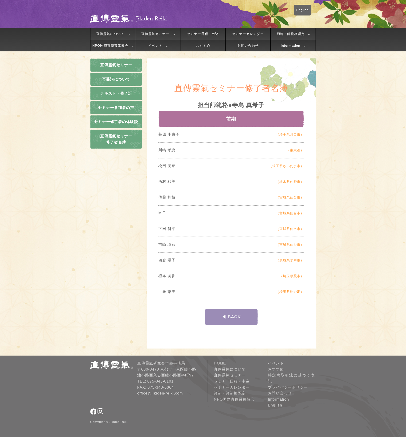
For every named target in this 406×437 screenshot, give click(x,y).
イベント (155, 45)
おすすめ (203, 45)
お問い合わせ (248, 45)
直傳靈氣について (110, 34)
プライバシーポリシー (288, 387)
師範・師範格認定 (291, 34)
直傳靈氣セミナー (155, 34)
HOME (220, 363)
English (302, 10)
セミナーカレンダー (248, 34)
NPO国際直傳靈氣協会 (110, 45)
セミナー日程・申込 (203, 34)
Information (290, 45)
